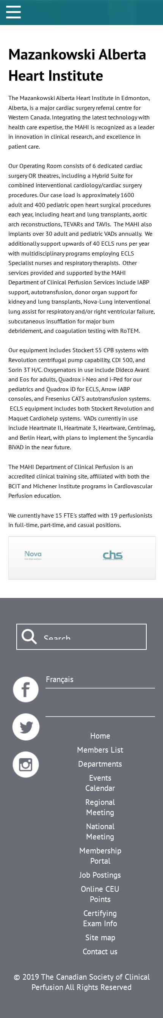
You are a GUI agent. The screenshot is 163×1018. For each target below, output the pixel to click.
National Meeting (100, 831)
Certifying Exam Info (100, 918)
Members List (100, 750)
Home (100, 736)
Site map (100, 937)
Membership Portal (100, 855)
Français (60, 679)
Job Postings (100, 875)
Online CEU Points (100, 894)
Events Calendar (100, 783)
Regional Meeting (100, 807)
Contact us (100, 951)
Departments (100, 764)
